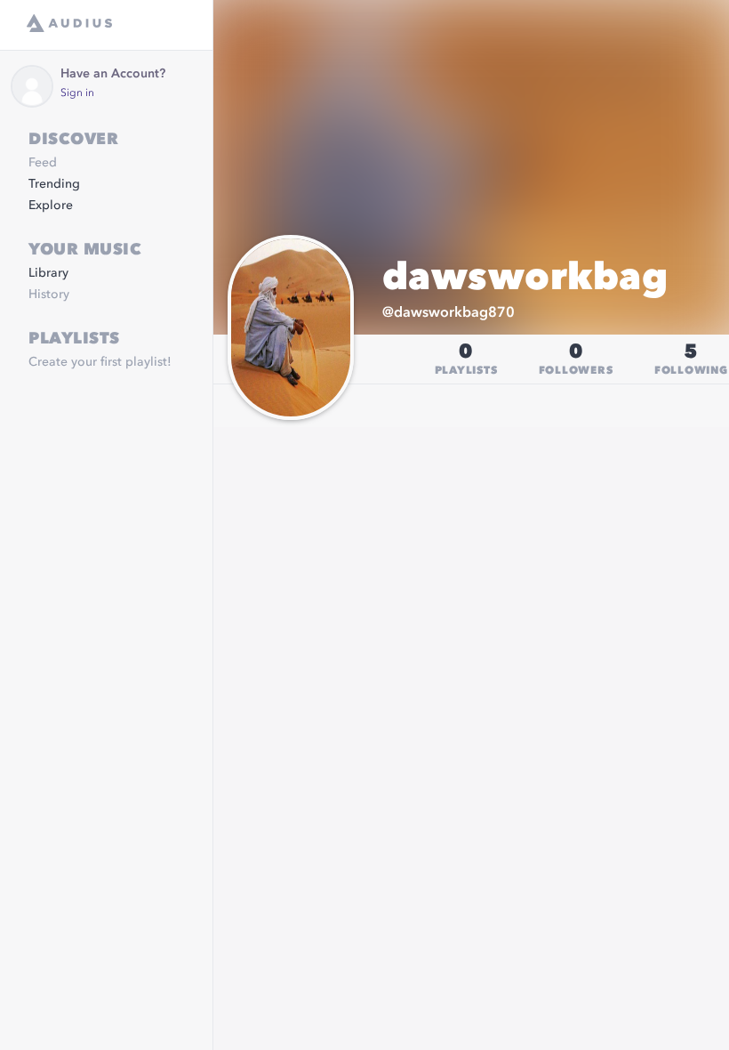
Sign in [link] (77, 93)
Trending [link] (54, 184)
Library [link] (48, 273)
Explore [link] (50, 205)
